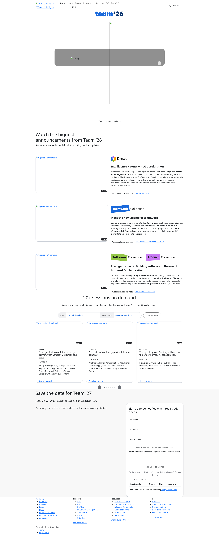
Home (70, 3)
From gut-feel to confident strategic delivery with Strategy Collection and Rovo (58, 355)
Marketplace (120, 512)
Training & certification (162, 504)
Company (43, 501)
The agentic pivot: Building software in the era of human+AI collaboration (159, 353)
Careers (42, 504)
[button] (63, 3)
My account (120, 515)
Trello (79, 515)
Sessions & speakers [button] (84, 3)
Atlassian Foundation (48, 515)
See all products (80, 522)
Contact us (43, 518)
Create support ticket (120, 520)
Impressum (44, 532)
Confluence (82, 512)
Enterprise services (160, 512)
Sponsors (100, 3)
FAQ (107, 3)
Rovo (79, 501)
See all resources (156, 517)
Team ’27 (115, 3)
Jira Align (80, 507)
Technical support (122, 501)
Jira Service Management (87, 510)
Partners (156, 501)
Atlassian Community (124, 507)
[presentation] (99, 387)
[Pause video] (159, 63)
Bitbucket (81, 518)
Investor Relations (47, 512)
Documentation (159, 507)
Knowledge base (122, 510)
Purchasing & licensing (124, 504)
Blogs (41, 510)
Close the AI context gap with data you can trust (109, 353)
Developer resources (161, 510)
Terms (42, 530)
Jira (78, 504)
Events (42, 507)
